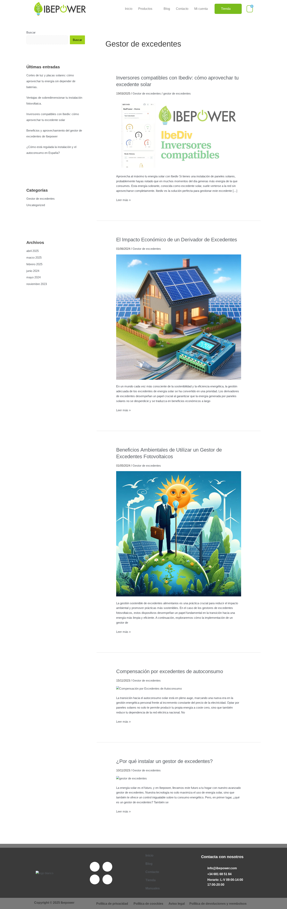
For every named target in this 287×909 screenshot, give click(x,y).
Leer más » (123, 200)
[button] (148, 8)
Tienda (150, 880)
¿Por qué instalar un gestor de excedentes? (164, 761)
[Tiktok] (107, 879)
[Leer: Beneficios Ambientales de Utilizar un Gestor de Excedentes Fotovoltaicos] (178, 533)
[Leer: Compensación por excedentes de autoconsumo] (149, 688)
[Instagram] (95, 879)
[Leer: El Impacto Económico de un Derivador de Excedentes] (178, 316)
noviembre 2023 (36, 284)
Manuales (152, 888)
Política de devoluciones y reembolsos (218, 903)
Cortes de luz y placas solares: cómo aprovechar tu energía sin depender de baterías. (50, 81)
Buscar (31, 32)
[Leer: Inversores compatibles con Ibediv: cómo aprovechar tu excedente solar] (178, 134)
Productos (145, 8)
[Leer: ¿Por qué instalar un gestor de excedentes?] (131, 778)
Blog (167, 8)
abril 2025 (32, 250)
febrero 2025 (34, 264)
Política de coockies (148, 903)
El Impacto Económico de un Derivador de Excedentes (176, 240)
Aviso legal (176, 903)
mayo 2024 (33, 277)
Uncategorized (35, 205)
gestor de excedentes (177, 93)
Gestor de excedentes (40, 198)
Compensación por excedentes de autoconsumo (169, 671)
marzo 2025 (34, 257)
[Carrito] (250, 8)
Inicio (128, 8)
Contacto (182, 8)
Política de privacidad (112, 903)
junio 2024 (32, 270)
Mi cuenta (201, 8)
